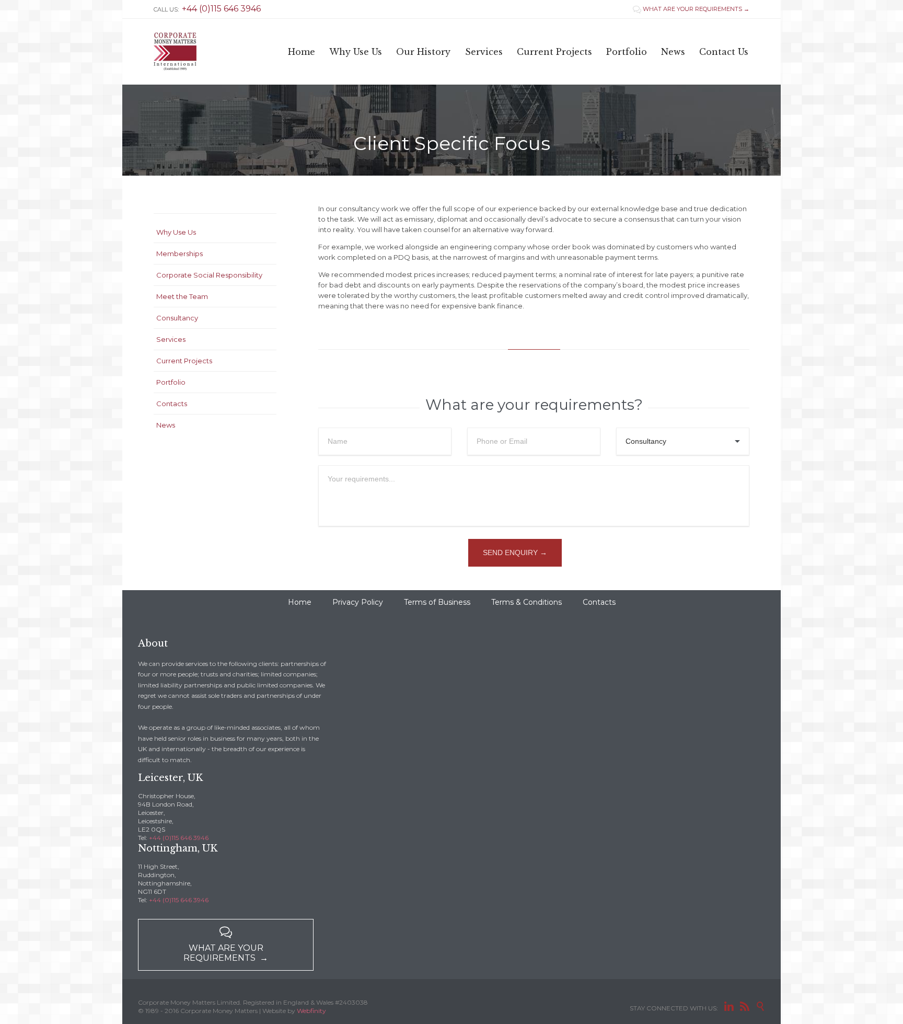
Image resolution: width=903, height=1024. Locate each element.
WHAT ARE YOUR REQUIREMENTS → (691, 9)
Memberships (179, 253)
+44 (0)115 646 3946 (179, 838)
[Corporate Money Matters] (175, 51)
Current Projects (184, 360)
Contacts (171, 403)
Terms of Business (437, 602)
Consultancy (177, 318)
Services (171, 339)
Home (299, 602)
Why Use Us (176, 232)
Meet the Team (182, 296)
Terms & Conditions (526, 602)
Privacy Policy (357, 602)
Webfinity (311, 1011)
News (165, 425)
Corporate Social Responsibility (209, 275)
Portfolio (171, 382)
